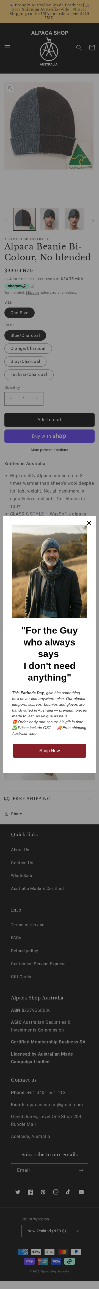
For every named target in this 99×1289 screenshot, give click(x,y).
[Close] (89, 523)
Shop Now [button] (49, 750)
